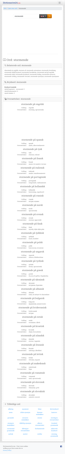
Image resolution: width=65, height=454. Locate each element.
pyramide (11, 418)
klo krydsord (54, 409)
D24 (5, 8)
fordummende (39, 429)
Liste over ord (12, 8)
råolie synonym (25, 412)
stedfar (39, 434)
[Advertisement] (32, 37)
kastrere (54, 412)
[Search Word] (49, 16)
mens (10, 412)
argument (25, 409)
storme (39, 418)
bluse (39, 409)
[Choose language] (43, 16)
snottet (25, 434)
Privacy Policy (7, 450)
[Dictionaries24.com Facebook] (61, 446)
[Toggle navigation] (59, 2)
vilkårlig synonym (25, 423)
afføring (10, 409)
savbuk (10, 434)
